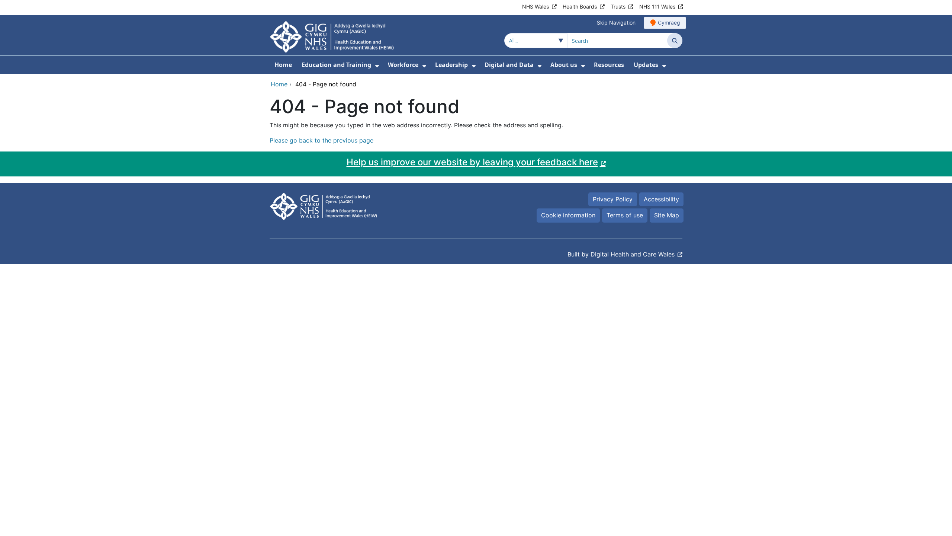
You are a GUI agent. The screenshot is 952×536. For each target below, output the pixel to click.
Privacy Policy (613, 199)
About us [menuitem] (563, 65)
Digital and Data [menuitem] (509, 65)
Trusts (618, 6)
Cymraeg (669, 22)
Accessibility (661, 199)
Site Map (666, 215)
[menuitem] (377, 66)
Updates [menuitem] (646, 65)
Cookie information (568, 215)
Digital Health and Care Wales (633, 254)
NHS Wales (535, 6)
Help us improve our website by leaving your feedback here (472, 162)
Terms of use (625, 215)
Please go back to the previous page (321, 140)
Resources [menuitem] (609, 65)
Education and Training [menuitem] (336, 65)
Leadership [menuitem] (451, 65)
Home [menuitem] (283, 65)
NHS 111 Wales (657, 6)
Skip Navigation (616, 22)
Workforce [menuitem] (403, 65)
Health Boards (580, 6)
